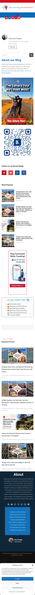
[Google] (25, 504)
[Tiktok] (22, 504)
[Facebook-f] (9, 17)
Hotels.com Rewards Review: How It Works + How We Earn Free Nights (24, 223)
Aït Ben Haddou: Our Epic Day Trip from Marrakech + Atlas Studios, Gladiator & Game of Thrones (24, 209)
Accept (17, 579)
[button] (32, 565)
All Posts (12, 47)
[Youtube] (6, 17)
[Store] (28, 504)
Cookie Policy (12, 591)
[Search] (31, 55)
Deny (17, 583)
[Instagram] (12, 17)
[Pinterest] (15, 17)
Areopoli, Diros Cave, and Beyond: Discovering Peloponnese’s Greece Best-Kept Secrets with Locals (23, 195)
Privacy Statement (20, 591)
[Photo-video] (19, 17)
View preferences (17, 587)
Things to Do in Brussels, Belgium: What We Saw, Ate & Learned (24, 238)
